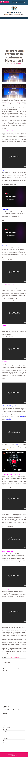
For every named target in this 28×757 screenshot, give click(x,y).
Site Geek (5, 745)
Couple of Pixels (14, 12)
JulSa (4, 740)
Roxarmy (5, 742)
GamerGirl (5, 733)
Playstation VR (12, 657)
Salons (18, 657)
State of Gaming (6, 727)
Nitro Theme (10, 754)
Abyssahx (5, 724)
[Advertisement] (14, 34)
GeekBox (5, 736)
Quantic (19, 63)
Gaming (7, 657)
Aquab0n (5, 729)
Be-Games (5, 731)
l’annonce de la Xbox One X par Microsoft (13, 102)
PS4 (16, 657)
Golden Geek (5, 738)
